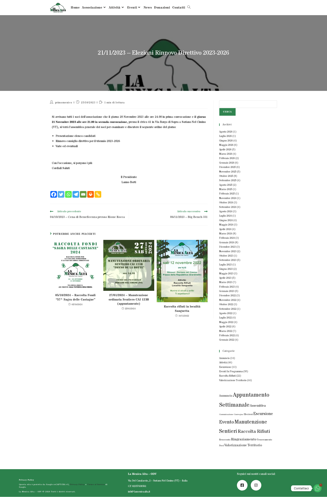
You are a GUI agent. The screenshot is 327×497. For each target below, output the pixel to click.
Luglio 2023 (225, 264)
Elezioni (248, 414)
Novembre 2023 (227, 251)
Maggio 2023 (226, 273)
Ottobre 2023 (226, 255)
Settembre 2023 (227, 260)
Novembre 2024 (227, 198)
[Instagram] (256, 485)
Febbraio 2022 (227, 335)
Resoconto (224, 439)
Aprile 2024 (225, 229)
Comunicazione (226, 414)
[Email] (83, 194)
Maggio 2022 (226, 322)
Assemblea (258, 405)
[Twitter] (61, 194)
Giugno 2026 (226, 140)
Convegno (238, 414)
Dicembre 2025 (227, 167)
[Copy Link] (98, 194)
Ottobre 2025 (226, 176)
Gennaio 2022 (226, 340)
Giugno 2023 (226, 269)
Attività (223, 362)
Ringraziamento (243, 439)
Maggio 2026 (226, 145)
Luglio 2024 (225, 216)
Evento (226, 422)
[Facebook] (53, 194)
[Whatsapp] (68, 194)
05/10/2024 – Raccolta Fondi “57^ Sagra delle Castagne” (75, 297)
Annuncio (224, 358)
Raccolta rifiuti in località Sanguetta (182, 308)
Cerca (227, 111)
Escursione (225, 367)
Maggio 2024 (226, 224)
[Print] (90, 194)
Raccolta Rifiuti (227, 376)
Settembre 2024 (227, 207)
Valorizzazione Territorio (233, 380)
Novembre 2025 (227, 171)
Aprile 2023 (225, 278)
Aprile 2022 (225, 326)
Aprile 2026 (225, 149)
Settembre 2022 (227, 309)
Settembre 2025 (227, 180)
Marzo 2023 (225, 282)
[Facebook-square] (242, 485)
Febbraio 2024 (227, 238)
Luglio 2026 (225, 136)
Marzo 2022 (225, 331)
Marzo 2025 (225, 189)
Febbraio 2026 (227, 158)
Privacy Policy (26, 480)
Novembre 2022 (227, 300)
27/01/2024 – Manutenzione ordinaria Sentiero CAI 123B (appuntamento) (129, 299)
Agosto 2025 (225, 185)
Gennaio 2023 (226, 291)
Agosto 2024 (225, 211)
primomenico (63, 103)
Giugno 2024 (226, 220)
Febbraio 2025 (227, 193)
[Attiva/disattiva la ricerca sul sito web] (189, 7)
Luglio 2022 (225, 317)
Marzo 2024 (225, 233)
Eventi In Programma (231, 371)
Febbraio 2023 (227, 287)
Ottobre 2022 (226, 304)
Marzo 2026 (225, 154)
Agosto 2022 (225, 313)
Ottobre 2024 (226, 202)
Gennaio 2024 (226, 242)
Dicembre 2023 (227, 247)
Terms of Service (96, 484)
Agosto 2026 (225, 131)
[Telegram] (75, 194)
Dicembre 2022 (227, 295)
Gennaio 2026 (226, 163)
